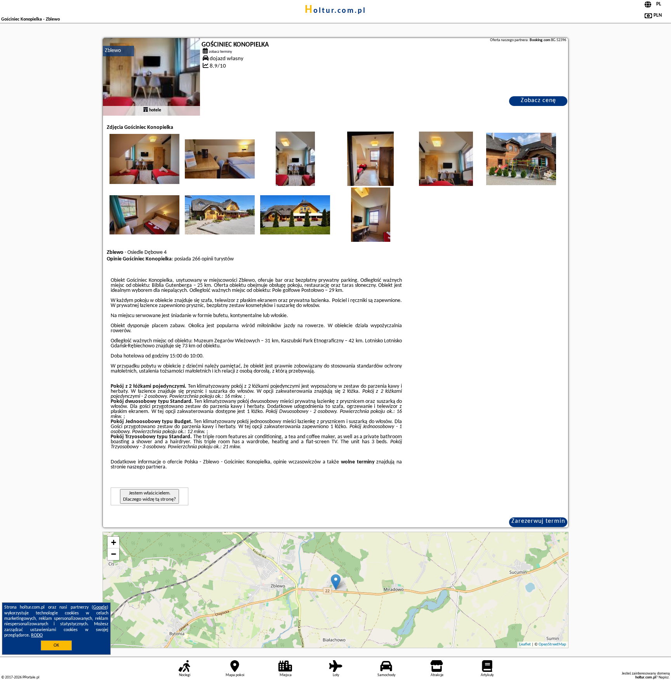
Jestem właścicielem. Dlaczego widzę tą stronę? (149, 496)
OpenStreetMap (552, 644)
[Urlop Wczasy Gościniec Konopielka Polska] (144, 159)
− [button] (113, 554)
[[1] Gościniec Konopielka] (151, 77)
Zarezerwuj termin (538, 521)
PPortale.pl (31, 677)
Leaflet (525, 644)
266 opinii (202, 259)
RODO (37, 635)
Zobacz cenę (538, 100)
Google (100, 607)
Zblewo (113, 51)
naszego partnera (146, 467)
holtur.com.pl (335, 11)
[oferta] (145, 110)
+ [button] (113, 542)
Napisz (664, 677)
